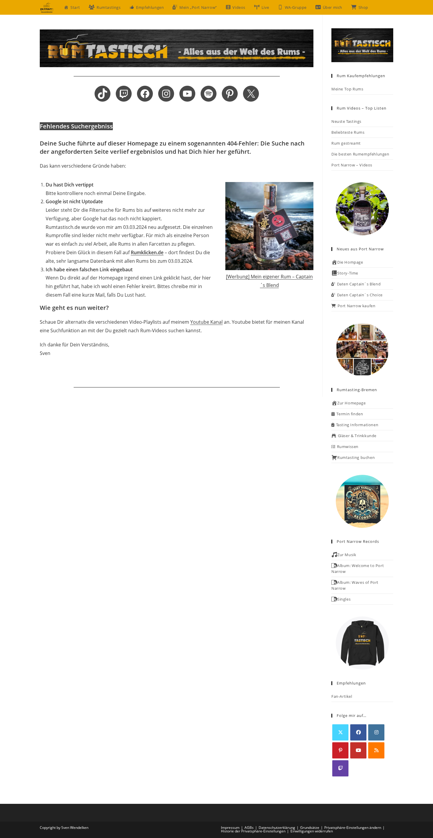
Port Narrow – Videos (351, 165)
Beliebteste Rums (348, 132)
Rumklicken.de (147, 252)
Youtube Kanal (206, 322)
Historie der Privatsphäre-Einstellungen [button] (253, 831)
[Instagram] (376, 732)
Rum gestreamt (346, 143)
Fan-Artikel (341, 696)
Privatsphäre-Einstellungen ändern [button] (352, 827)
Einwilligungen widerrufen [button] (311, 831)
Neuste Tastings (346, 121)
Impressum (230, 827)
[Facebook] (358, 732)
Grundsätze (309, 827)
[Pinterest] (340, 750)
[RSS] (376, 750)
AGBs (249, 827)
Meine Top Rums (347, 89)
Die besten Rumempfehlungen (360, 154)
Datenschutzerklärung (277, 827)
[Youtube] (358, 750)
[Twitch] (340, 768)
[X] (340, 732)
